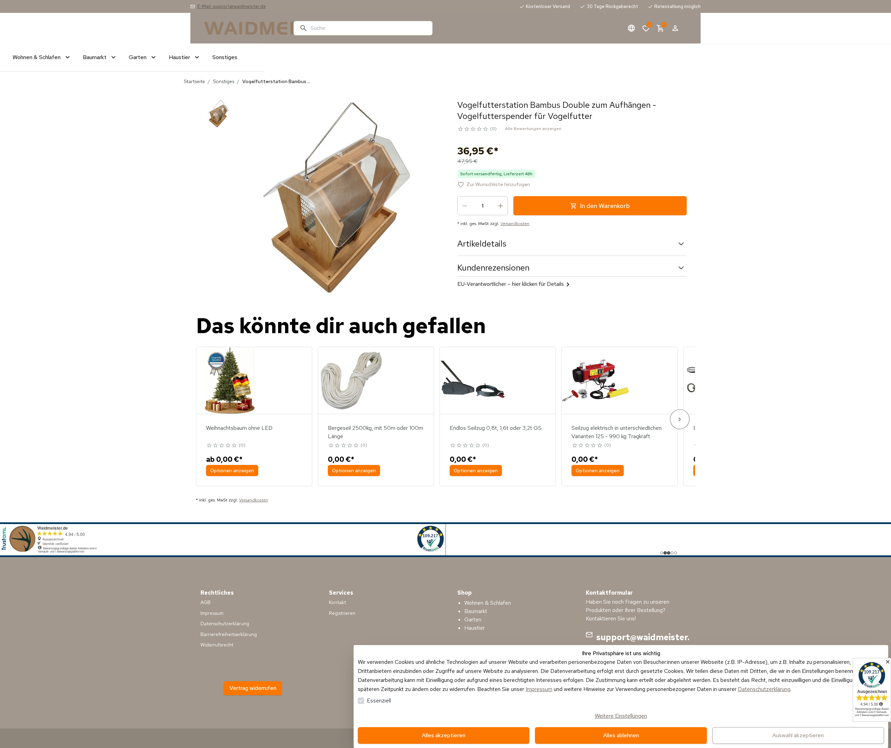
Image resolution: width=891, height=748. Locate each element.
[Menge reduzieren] (465, 205)
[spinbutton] (482, 205)
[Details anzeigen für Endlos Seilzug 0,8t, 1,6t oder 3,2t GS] (473, 380)
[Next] (679, 419)
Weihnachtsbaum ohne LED (239, 428)
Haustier (474, 628)
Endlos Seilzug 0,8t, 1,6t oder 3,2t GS (496, 428)
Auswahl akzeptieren (798, 735)
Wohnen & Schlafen (487, 602)
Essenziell (379, 700)
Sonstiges (223, 81)
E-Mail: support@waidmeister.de (231, 6)
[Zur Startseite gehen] (246, 28)
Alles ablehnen (621, 735)
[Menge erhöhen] (500, 205)
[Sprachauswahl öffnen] (631, 28)
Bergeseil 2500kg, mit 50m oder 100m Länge (375, 432)
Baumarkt (475, 611)
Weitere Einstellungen (621, 715)
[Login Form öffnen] (675, 28)
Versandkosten (514, 223)
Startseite (194, 81)
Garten (472, 619)
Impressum (539, 689)
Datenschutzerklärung (764, 689)
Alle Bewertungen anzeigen (533, 128)
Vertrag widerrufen (252, 688)
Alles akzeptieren (443, 735)
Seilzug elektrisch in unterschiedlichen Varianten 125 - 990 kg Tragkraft (616, 432)
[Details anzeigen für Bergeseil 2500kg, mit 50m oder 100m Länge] (351, 380)
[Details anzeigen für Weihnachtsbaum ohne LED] (229, 380)
